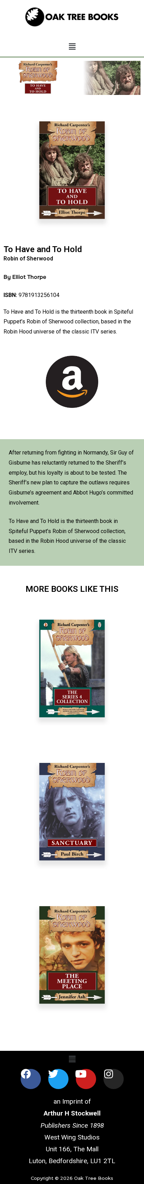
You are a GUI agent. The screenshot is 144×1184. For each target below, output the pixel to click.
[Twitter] (58, 1079)
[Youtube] (86, 1079)
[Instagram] (113, 1079)
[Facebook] (31, 1079)
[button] (72, 46)
